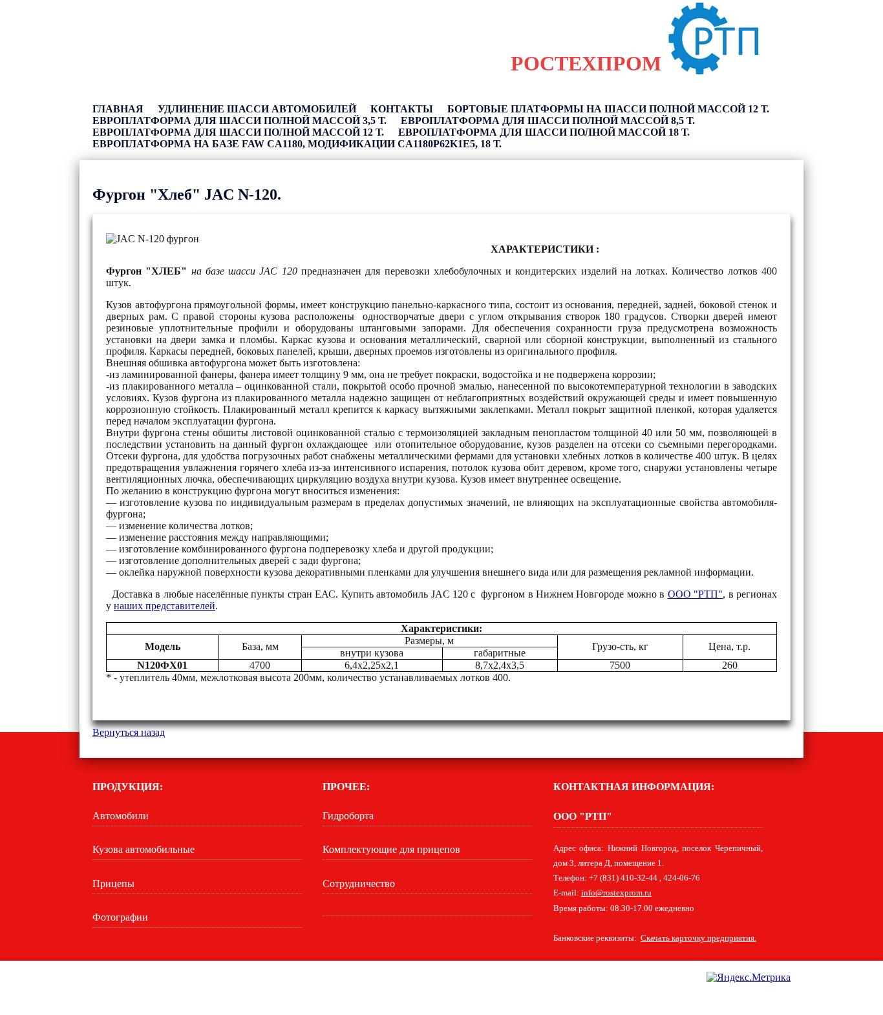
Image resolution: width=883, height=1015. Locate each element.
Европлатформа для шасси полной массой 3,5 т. (239, 120)
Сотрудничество (359, 883)
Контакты (401, 108)
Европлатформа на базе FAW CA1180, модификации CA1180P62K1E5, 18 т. (297, 143)
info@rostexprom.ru (616, 892)
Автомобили (120, 815)
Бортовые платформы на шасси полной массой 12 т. (608, 108)
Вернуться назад (128, 732)
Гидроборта (348, 815)
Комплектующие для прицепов (391, 849)
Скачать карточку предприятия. (698, 938)
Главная (118, 108)
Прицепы (113, 883)
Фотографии (120, 917)
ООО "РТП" (695, 594)
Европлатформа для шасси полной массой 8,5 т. (548, 120)
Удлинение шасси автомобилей (257, 108)
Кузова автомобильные (143, 849)
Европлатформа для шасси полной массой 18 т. (544, 132)
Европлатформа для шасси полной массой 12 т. (238, 132)
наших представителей (164, 605)
